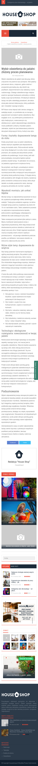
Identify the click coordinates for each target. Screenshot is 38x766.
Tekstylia (6, 750)
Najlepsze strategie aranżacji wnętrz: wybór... (22, 573)
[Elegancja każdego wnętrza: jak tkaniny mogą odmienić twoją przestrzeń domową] (14, 646)
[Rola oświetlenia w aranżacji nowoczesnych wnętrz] (6, 637)
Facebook (13, 442)
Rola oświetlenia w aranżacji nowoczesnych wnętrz (23, 721)
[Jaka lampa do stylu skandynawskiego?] (23, 646)
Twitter (25, 442)
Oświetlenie (24, 42)
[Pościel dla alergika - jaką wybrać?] (23, 637)
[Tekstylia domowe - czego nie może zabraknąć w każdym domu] (14, 637)
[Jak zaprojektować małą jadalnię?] (19, 24)
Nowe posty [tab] (14, 566)
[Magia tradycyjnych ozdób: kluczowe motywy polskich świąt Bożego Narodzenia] (31, 646)
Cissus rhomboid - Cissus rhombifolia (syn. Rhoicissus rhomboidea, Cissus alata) (22, 731)
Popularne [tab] (5, 566)
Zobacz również (8, 474)
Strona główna (15, 42)
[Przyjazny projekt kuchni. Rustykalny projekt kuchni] (19, 612)
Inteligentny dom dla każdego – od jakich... (20, 2)
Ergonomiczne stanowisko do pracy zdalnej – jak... (22, 581)
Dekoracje (6, 747)
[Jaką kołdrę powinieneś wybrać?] (31, 637)
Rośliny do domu (8, 753)
